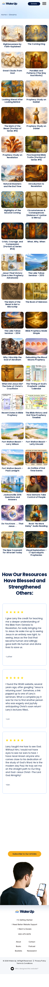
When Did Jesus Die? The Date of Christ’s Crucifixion (12, 386)
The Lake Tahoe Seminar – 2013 (36, 274)
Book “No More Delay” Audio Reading (36, 524)
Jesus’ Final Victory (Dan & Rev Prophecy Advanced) (12, 275)
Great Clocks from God (12, 71)
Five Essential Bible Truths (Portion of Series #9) (36, 157)
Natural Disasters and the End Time (12, 185)
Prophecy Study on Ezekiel (36, 100)
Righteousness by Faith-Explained (12, 45)
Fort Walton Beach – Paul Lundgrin (12, 469)
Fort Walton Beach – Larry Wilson (12, 443)
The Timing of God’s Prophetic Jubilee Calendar (36, 386)
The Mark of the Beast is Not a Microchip (12, 304)
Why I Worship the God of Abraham (12, 358)
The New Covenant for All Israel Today (12, 551)
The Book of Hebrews (36, 301)
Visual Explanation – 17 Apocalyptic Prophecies (36, 552)
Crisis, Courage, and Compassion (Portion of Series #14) (12, 245)
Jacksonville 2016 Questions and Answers (12, 497)
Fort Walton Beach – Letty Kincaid (36, 443)
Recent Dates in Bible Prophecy (12, 414)
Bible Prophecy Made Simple (36, 332)
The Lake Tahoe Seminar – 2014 (12, 332)
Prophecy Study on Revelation (12, 156)
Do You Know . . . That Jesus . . (12, 524)
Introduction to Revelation (36, 185)
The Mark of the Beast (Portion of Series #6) (12, 128)
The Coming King (36, 44)
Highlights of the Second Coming (12, 211)
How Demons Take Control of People (36, 496)
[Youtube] (12, 968)
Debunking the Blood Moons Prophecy (36, 358)
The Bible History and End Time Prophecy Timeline (36, 415)
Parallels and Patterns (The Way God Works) (36, 73)
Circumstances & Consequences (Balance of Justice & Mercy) (36, 214)
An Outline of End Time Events (36, 469)
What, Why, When (36, 241)
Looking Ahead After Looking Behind (12, 100)
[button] (44, 3)
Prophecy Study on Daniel (36, 127)
